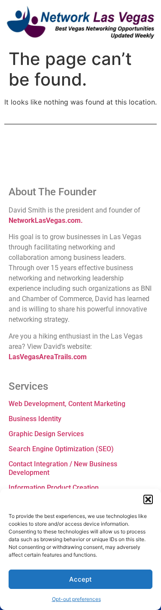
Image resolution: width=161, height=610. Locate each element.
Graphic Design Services (46, 434)
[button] (148, 499)
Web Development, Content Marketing (67, 404)
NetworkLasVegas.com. (46, 220)
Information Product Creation (54, 488)
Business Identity (35, 419)
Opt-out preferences (76, 599)
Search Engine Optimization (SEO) (61, 449)
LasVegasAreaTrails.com (48, 357)
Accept (80, 579)
